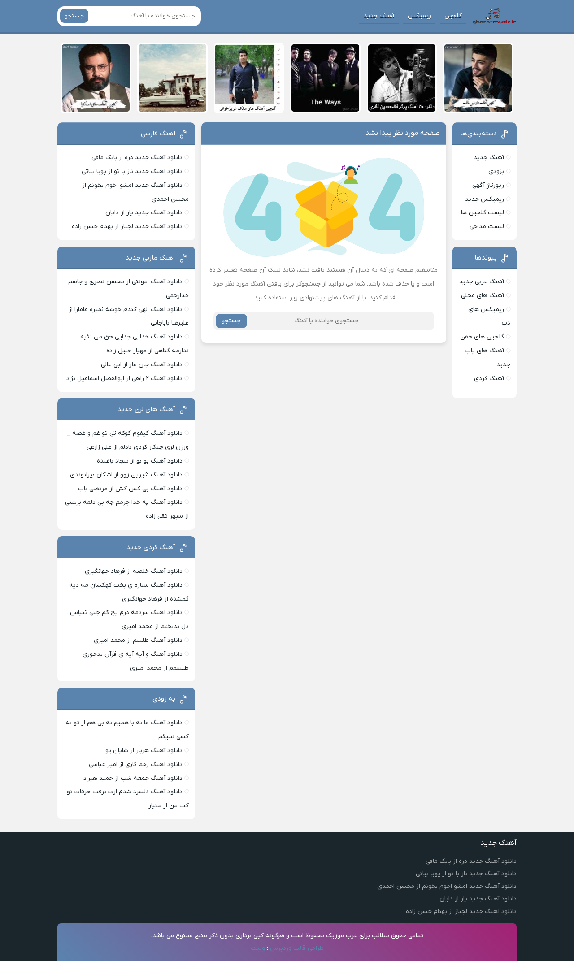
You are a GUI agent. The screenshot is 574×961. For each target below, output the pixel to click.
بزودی (496, 171)
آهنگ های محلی (482, 295)
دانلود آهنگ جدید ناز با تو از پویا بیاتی (132, 171)
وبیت (258, 948)
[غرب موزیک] (494, 16)
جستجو (74, 16)
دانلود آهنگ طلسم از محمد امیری (138, 640)
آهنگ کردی (489, 378)
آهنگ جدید (379, 16)
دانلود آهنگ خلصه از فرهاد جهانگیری (134, 571)
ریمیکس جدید (484, 199)
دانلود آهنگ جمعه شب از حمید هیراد (133, 778)
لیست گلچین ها (482, 212)
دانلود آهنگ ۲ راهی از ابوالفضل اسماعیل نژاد (124, 378)
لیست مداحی (487, 226)
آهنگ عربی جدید (481, 281)
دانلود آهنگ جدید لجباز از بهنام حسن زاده (127, 226)
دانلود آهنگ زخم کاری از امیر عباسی (136, 764)
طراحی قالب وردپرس (297, 948)
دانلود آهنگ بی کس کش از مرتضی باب (130, 489)
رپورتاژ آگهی (488, 185)
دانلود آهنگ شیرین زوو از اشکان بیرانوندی (126, 475)
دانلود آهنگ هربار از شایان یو (144, 750)
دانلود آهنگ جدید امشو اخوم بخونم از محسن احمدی (447, 886)
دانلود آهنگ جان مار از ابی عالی (142, 364)
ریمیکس (419, 16)
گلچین (453, 16)
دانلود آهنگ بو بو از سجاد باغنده (140, 461)
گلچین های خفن (482, 337)
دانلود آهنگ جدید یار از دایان (144, 212)
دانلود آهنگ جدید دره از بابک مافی (137, 157)
